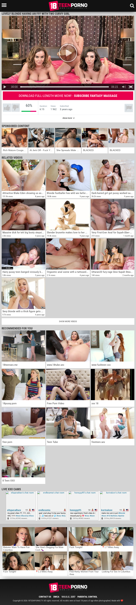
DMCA (56, 597)
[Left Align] (5, 5)
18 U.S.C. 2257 (68, 597)
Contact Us (45, 597)
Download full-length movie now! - (68, 96)
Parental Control (87, 597)
